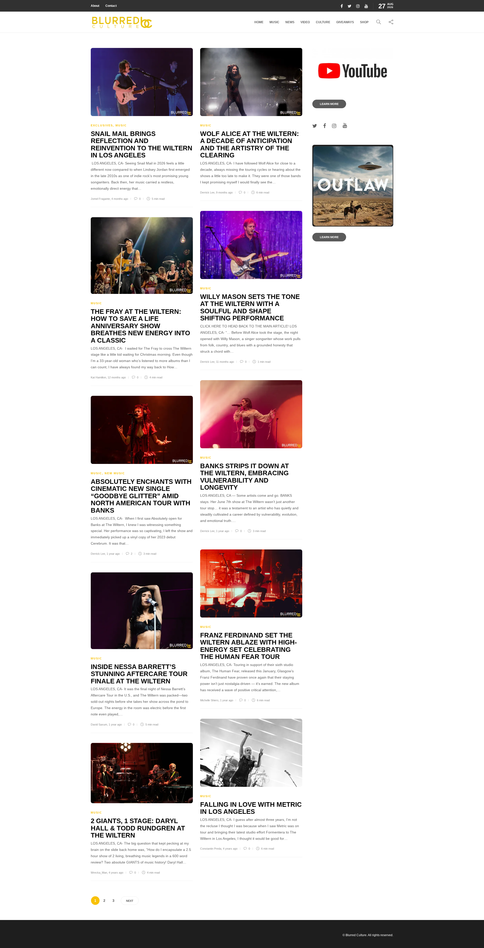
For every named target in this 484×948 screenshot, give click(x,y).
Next (129, 900)
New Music (115, 473)
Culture (323, 22)
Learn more (329, 103)
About (95, 6)
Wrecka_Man (99, 872)
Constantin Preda (210, 848)
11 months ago (225, 361)
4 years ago (230, 848)
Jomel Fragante (100, 198)
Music (274, 22)
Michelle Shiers (209, 700)
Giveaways (345, 22)
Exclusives (102, 125)
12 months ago (117, 377)
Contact (111, 6)
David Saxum (99, 724)
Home (258, 22)
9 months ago (224, 192)
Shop (364, 22)
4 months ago (119, 198)
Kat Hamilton (98, 377)
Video (305, 22)
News (289, 22)
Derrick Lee (207, 192)
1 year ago (222, 531)
